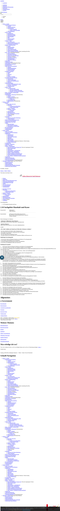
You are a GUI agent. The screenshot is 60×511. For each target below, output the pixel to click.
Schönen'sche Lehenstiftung (13, 50)
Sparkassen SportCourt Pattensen (11, 132)
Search (1, 19)
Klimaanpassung (11, 100)
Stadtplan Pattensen (4, 337)
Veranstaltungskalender (9, 159)
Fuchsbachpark (8, 143)
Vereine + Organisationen (10, 146)
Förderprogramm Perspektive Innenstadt (12, 165)
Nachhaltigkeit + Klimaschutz (10, 94)
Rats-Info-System (3, 311)
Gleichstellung (7, 62)
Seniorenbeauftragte (11, 69)
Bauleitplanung (10, 33)
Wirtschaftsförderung (9, 164)
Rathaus (6, 103)
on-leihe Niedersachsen (12, 142)
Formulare (2, 309)
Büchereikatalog (3, 305)
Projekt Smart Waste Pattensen (10, 166)
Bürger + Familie (6, 23)
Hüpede (9, 72)
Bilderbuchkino (10, 135)
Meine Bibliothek (11, 475)
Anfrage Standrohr (13, 29)
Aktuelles (9, 26)
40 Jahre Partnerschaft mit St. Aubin (14, 84)
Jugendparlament (8, 129)
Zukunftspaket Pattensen (12, 57)
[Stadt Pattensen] (3, 12)
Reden (9, 75)
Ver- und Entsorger (11, 41)
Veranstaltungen (10, 134)
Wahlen (6, 123)
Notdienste (2, 331)
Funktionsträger (10, 78)
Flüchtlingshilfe (8, 93)
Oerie (9, 73)
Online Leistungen (11, 118)
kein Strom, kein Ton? (12, 104)
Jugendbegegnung (11, 86)
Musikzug (9, 81)
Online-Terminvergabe (14, 107)
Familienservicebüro (9, 61)
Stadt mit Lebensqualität (14, 89)
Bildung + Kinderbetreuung (10, 45)
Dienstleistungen (11, 28)
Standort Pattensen (8, 163)
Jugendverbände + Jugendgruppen (14, 150)
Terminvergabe (3, 313)
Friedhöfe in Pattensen (9, 71)
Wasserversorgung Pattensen (10, 25)
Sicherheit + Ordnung (12, 109)
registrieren (5, 2)
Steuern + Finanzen (11, 108)
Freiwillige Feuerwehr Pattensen (11, 77)
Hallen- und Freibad (9, 131)
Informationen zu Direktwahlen (13, 126)
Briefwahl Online (11, 124)
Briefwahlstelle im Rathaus (12, 125)
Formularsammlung (8, 128)
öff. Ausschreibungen (9, 127)
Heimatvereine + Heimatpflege (13, 151)
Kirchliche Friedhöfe (11, 76)
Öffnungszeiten (10, 138)
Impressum (5, 6)
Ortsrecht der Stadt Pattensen (10, 120)
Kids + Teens (7, 52)
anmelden (2, 0)
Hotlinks (2, 329)
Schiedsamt (12, 110)
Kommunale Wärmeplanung (13, 44)
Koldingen (9, 74)
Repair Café (12, 98)
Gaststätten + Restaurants (9, 144)
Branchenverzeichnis (9, 162)
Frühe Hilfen (7, 60)
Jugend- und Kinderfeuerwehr (13, 80)
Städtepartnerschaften (9, 83)
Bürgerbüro (10, 105)
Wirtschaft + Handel (6, 161)
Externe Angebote (11, 70)
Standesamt (7, 116)
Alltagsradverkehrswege (9, 157)
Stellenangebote (10, 111)
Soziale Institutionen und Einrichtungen (15, 153)
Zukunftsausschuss (11, 58)
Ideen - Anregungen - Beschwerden (11, 92)
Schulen (9, 46)
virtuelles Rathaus (3, 315)
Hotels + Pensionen (8, 145)
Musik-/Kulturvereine (11, 148)
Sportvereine (10, 149)
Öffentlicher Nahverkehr (5, 335)
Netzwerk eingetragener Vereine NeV (14, 147)
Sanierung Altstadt (11, 38)
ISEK (9, 37)
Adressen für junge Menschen (13, 55)
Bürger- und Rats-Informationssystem (12, 119)
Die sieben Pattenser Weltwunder (16, 90)
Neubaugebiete (10, 39)
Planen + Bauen (8, 32)
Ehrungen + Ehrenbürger (12, 85)
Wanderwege (7, 156)
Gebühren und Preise (11, 27)
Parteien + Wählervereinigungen (13, 152)
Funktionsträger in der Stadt (10, 122)
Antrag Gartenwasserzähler (15, 30)
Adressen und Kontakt (12, 79)
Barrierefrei (5, 8)
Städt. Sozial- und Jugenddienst (11, 66)
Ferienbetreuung (11, 48)
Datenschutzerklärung (26, 509)
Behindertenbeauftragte (12, 68)
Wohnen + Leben (8, 40)
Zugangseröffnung (6, 9)
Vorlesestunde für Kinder (12, 136)
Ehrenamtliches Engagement (10, 64)
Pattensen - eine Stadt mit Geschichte (16, 91)
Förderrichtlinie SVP (11, 99)
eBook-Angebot (10, 139)
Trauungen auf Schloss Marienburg (14, 117)
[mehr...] (16, 318)
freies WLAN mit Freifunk (10, 158)
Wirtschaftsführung (11, 31)
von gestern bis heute (11, 88)
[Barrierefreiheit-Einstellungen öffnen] (2, 257)
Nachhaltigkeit (10, 97)
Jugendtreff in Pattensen (12, 54)
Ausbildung (10, 115)
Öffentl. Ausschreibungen (5, 333)
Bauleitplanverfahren (11, 34)
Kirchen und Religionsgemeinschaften (15, 154)
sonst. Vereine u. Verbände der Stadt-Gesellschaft (17, 155)
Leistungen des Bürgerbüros (15, 106)
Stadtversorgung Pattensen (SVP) (14, 42)
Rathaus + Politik (6, 101)
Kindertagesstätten (11, 47)
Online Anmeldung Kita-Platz (13, 51)
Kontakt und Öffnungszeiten (8, 7)
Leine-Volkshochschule (12, 49)
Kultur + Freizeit (6, 130)
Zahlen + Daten (8, 87)
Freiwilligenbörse (8, 65)
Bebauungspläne (11, 36)
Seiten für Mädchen (11, 53)
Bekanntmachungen (11, 112)
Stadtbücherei (7, 133)
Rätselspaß (9, 137)
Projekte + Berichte (11, 96)
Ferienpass (9, 56)
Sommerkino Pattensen (12, 59)
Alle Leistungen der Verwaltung (13, 113)
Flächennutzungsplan (11, 35)
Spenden (9, 114)
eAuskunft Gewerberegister (5, 307)
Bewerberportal (3, 303)
